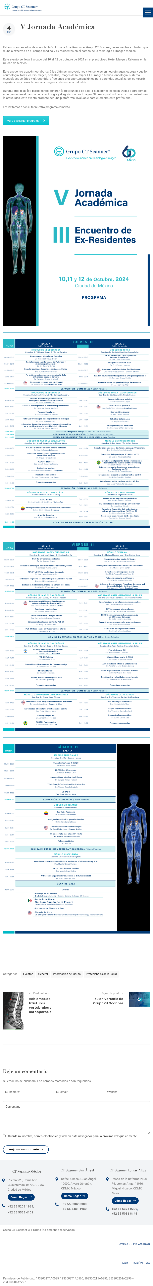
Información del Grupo (67, 974)
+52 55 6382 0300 (74, 1204)
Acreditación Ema (136, 1263)
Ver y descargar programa (23, 120)
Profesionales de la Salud (101, 974)
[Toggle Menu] (148, 12)
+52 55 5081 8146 (124, 1213)
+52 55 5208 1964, (21, 1206)
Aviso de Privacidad (134, 1244)
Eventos (28, 974)
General (43, 974)
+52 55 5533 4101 (20, 1212)
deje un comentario (24, 1149)
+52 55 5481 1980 (74, 1209)
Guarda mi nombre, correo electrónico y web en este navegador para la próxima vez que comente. (73, 1136)
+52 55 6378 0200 (124, 1209)
